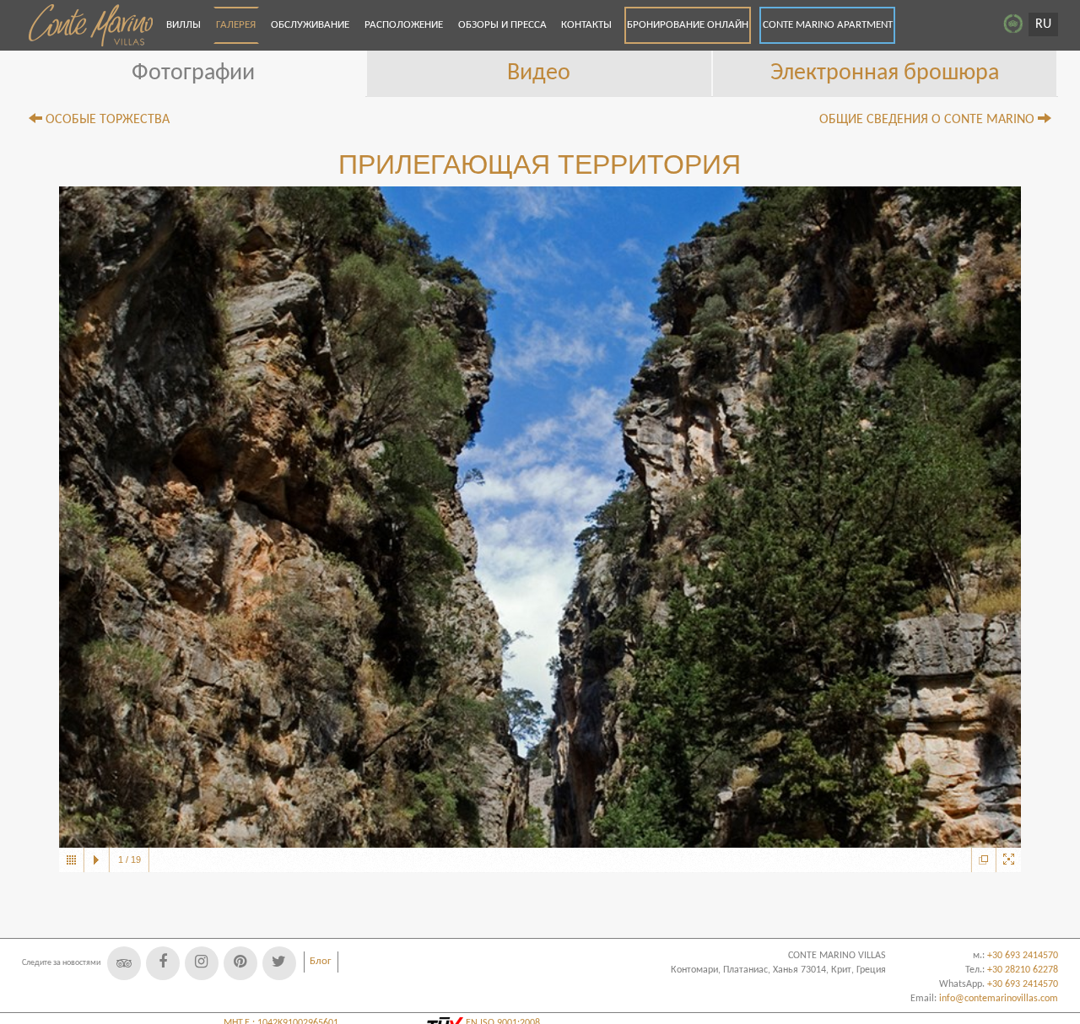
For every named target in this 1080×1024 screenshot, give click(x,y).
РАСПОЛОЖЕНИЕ (403, 24)
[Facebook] (163, 963)
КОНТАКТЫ (586, 24)
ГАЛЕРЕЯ (236, 24)
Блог (321, 961)
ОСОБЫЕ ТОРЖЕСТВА (106, 120)
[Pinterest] (240, 963)
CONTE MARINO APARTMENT (828, 24)
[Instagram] (202, 963)
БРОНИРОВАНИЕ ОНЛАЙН (687, 24)
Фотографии (193, 73)
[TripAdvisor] (124, 963)
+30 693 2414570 (1022, 984)
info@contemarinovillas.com (998, 999)
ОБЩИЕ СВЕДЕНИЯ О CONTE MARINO (928, 120)
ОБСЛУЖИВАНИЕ (310, 24)
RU (1043, 24)
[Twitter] (279, 963)
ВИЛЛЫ (183, 24)
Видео (538, 73)
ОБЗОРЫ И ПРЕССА (502, 24)
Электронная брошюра (884, 73)
